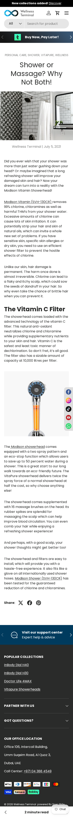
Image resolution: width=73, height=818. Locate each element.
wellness (61, 55)
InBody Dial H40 (16, 665)
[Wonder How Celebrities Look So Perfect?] (5, 812)
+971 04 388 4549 (38, 771)
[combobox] (36, 23)
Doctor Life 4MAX (18, 681)
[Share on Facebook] (29, 602)
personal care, (16, 55)
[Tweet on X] (20, 602)
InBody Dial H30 (16, 673)
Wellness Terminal (25, 804)
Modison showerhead (27, 446)
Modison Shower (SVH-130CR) (38, 578)
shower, (34, 55)
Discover (55, 3)
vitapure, (48, 55)
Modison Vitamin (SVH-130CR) (28, 202)
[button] (57, 13)
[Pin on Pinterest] (38, 602)
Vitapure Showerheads (22, 689)
